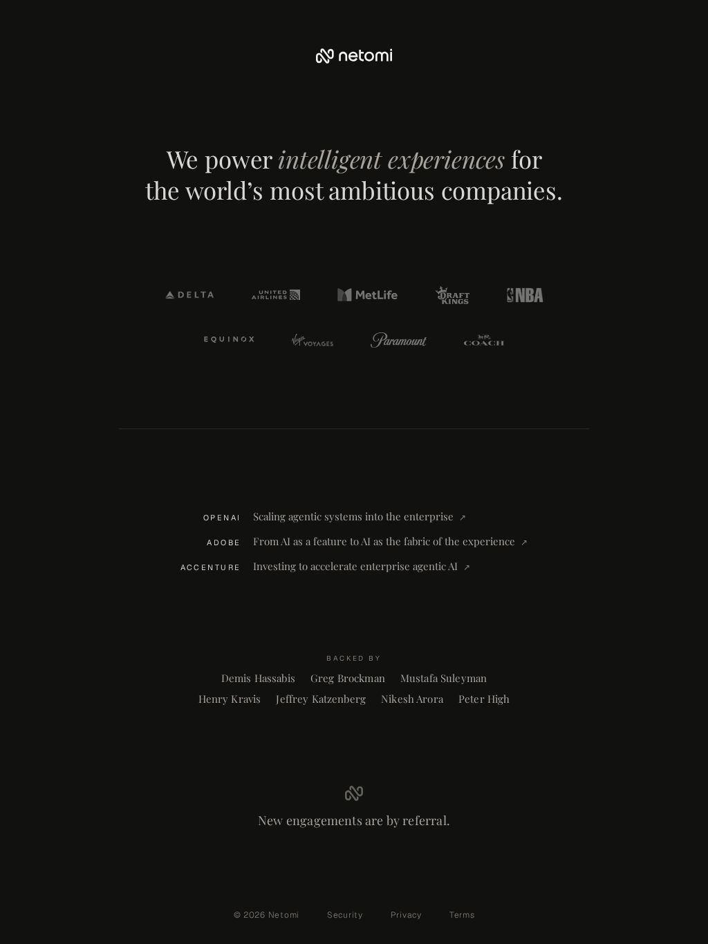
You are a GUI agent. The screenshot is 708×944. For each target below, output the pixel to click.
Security (345, 915)
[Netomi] (354, 56)
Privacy (406, 915)
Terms (462, 915)
